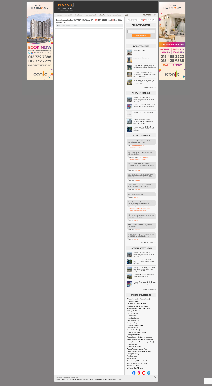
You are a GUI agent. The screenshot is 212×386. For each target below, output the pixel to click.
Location (59, 15)
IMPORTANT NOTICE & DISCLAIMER (105, 379)
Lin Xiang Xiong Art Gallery (135, 325)
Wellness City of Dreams (135, 368)
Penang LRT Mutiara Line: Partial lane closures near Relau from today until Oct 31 (144, 269)
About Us (102, 15)
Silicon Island (131, 358)
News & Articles (68, 15)
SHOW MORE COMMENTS (148, 242)
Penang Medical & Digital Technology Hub (140, 339)
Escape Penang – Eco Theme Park (138, 308)
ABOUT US (65, 379)
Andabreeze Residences (141, 58)
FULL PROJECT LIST (149, 15)
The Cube (137, 170)
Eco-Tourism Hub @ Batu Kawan (137, 306)
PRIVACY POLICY (88, 379)
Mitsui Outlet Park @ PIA (135, 330)
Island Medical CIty (133, 320)
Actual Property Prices (114, 15)
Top (155, 377)
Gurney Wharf (131, 315)
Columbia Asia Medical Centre (136, 304)
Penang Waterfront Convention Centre (139, 351)
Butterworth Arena (132, 301)
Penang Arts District (133, 334)
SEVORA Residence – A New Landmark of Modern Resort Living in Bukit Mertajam (144, 74)
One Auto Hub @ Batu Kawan (136, 332)
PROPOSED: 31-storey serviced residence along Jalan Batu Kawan (144, 66)
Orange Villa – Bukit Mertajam (143, 112)
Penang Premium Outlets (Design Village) (140, 342)
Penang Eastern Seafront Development (139, 337)
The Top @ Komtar (133, 365)
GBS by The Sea (132, 313)
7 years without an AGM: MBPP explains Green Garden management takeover (140, 208)
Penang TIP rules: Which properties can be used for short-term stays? (143, 99)
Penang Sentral (132, 344)
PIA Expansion (132, 356)
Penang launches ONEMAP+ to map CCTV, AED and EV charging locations (144, 129)
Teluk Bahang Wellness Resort (137, 361)
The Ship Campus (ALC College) (137, 363)
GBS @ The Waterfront (134, 311)
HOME (58, 379)
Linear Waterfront (132, 327)
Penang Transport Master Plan (137, 349)
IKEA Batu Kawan (133, 318)
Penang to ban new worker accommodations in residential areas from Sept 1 (143, 121)
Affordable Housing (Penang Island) (138, 299)
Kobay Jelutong (132, 323)
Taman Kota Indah (139, 50)
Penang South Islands (134, 346)
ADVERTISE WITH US (76, 379)
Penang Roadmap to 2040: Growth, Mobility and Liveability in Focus (144, 106)
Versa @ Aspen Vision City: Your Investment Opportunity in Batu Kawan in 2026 (144, 82)
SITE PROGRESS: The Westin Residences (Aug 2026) (143, 275)
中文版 (126, 15)
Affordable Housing (91, 15)
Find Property (79, 15)
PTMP (119, 379)
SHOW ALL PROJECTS (149, 87)
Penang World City (133, 354)
